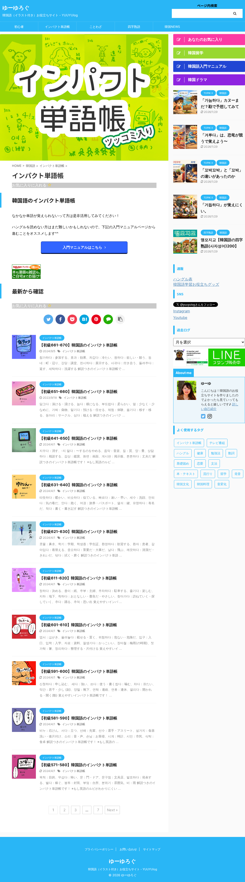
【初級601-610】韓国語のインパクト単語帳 (78, 624)
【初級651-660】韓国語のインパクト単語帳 (78, 391)
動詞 (231, 453)
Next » (112, 810)
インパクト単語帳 (57, 27)
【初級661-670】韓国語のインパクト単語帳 (78, 345)
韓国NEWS (172, 27)
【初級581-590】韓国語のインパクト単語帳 (78, 718)
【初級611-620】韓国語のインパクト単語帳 (78, 578)
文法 (214, 463)
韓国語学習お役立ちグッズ (196, 284)
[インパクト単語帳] (84, 319)
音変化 (222, 484)
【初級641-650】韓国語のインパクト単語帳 (78, 438)
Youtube (180, 317)
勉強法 (215, 453)
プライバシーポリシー (99, 849)
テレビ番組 (217, 443)
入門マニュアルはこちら (82, 247)
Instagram (181, 311)
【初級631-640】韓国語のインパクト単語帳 (78, 484)
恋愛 (200, 463)
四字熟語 (134, 27)
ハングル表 (182, 279)
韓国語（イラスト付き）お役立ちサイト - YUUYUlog (122, 869)
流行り (207, 474)
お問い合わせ (128, 849)
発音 (237, 474)
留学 (223, 474)
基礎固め (183, 463)
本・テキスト (186, 474)
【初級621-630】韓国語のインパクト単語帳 (78, 531)
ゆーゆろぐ (16, 8)
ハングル (183, 453)
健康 (200, 453)
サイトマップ (151, 849)
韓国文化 (183, 484)
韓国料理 (203, 484)
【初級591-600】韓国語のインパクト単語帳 (78, 671)
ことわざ (95, 27)
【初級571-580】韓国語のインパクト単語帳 (78, 764)
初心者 (19, 27)
